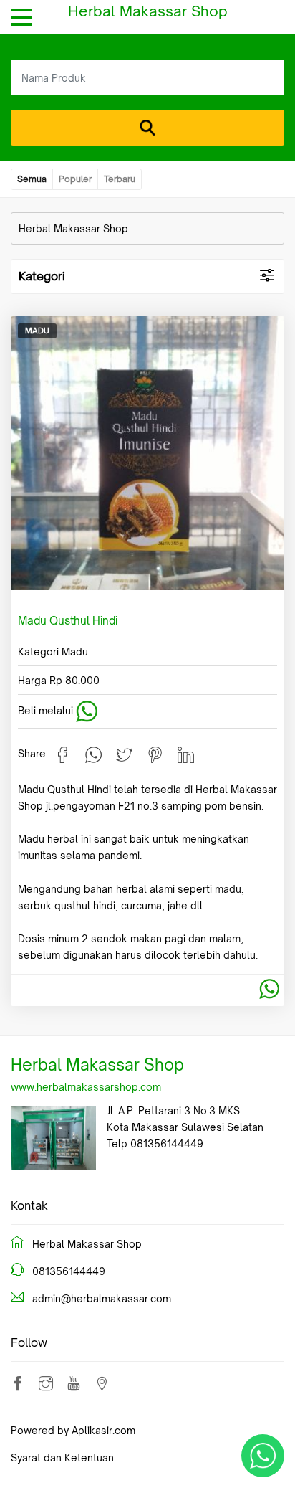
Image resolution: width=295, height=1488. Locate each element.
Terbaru (119, 179)
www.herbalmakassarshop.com (86, 1087)
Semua (32, 179)
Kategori (42, 276)
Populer (75, 179)
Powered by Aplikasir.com (73, 1430)
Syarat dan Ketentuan (62, 1457)
